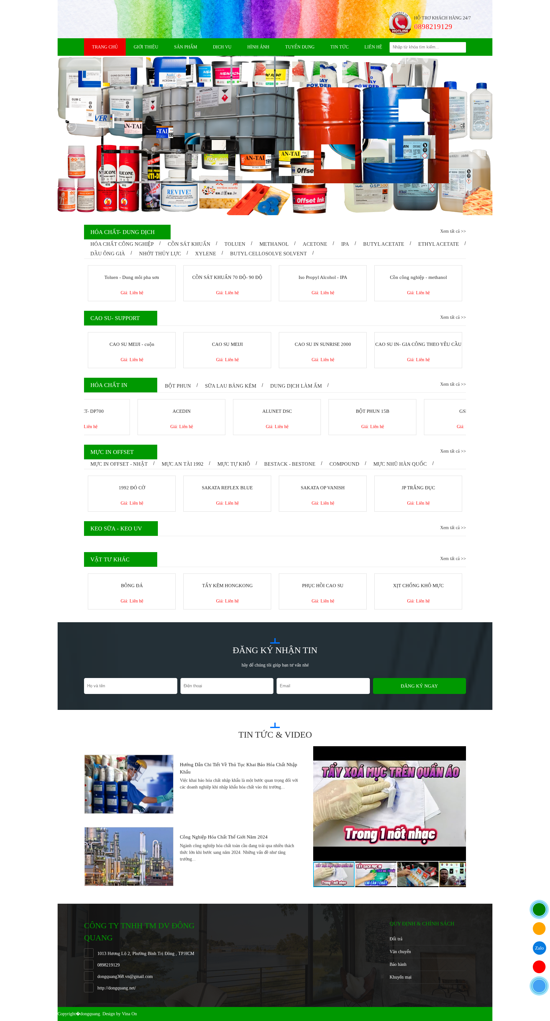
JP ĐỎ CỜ (418, 487)
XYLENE (205, 253)
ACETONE (315, 244)
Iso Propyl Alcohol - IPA (323, 277)
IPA (345, 244)
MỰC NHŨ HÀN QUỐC (400, 464)
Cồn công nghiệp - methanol (418, 277)
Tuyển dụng (299, 47)
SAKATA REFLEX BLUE (131, 487)
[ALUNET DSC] (227, 402)
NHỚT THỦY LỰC (160, 253)
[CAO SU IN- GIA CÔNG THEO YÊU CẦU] (418, 335)
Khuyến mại (401, 977)
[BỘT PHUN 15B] (322, 402)
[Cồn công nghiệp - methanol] (418, 268)
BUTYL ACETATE (383, 244)
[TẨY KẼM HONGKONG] (131, 576)
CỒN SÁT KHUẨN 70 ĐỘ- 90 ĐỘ (227, 277)
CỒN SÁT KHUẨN (189, 244)
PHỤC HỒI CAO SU (227, 585)
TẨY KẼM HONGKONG (132, 585)
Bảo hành (398, 964)
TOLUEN (234, 244)
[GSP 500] (418, 402)
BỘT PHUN (178, 386)
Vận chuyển (400, 951)
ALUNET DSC (227, 411)
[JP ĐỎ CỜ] (418, 478)
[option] (193, 782)
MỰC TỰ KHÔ (233, 464)
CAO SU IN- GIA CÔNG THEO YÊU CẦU (418, 344)
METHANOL (274, 244)
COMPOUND (344, 464)
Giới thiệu (146, 47)
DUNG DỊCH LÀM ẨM (296, 386)
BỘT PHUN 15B (323, 411)
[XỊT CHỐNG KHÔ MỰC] (322, 576)
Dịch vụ (222, 47)
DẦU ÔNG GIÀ (107, 253)
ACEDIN (132, 411)
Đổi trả (396, 939)
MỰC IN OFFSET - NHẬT (119, 464)
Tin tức (339, 47)
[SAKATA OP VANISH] (227, 478)
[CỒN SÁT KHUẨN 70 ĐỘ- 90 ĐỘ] (227, 268)
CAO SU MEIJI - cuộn (131, 344)
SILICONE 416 (418, 585)
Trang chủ (105, 47)
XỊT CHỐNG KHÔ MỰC (323, 585)
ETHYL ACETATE (438, 244)
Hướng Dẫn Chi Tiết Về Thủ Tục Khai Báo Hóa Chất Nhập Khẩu (238, 766)
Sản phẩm (185, 47)
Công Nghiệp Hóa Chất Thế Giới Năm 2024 (224, 834)
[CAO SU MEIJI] (227, 335)
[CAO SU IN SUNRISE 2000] (322, 335)
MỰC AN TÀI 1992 (182, 464)
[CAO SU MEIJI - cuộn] (131, 335)
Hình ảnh (258, 47)
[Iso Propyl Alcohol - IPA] (322, 268)
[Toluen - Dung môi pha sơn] (131, 268)
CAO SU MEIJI (227, 344)
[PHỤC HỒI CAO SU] (227, 576)
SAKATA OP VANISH (227, 487)
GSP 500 (418, 411)
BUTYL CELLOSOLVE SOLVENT (268, 253)
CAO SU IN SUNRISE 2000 (323, 344)
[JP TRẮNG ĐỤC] (322, 478)
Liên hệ (373, 47)
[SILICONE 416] (418, 576)
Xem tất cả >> (453, 231)
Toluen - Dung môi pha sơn (131, 277)
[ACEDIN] (131, 402)
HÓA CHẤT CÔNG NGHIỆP (122, 244)
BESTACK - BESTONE (289, 464)
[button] (460, 752)
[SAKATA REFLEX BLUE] (131, 478)
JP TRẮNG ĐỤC (323, 487)
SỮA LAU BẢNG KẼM (230, 386)
